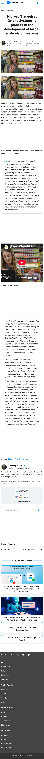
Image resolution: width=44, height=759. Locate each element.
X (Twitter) (18, 655)
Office (3, 702)
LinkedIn (29, 655)
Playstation (5, 725)
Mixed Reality (6, 748)
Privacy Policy (17, 756)
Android (4, 694)
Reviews (4, 735)
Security (4, 679)
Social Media (6, 744)
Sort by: (26, 549)
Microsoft (10, 10)
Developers (5, 667)
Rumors (4, 717)
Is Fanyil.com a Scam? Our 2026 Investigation (22, 629)
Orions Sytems (23, 459)
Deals (3, 713)
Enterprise (5, 671)
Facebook (12, 655)
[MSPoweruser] (15, 3)
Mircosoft (5, 690)
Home (3, 10)
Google (4, 698)
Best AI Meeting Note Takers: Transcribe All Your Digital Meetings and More (22, 618)
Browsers (5, 740)
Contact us (29, 756)
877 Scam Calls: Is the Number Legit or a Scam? (22, 639)
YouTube (23, 655)
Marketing (5, 675)
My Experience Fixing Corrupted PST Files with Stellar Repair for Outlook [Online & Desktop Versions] (22, 589)
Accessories (6, 721)
